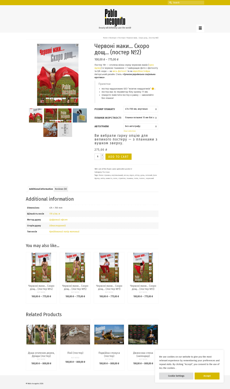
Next (155, 345)
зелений (148, 175)
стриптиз (122, 178)
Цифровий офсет (58, 219)
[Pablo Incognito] (115, 17)
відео (132, 175)
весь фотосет (119, 71)
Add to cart (118, 157)
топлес (142, 178)
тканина (130, 178)
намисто (109, 178)
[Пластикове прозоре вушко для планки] (50, 129)
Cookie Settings (176, 376)
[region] (189, 366)
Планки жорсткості (108, 117)
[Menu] (200, 28)
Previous (28, 345)
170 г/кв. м (54, 213)
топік (136, 178)
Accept (207, 376)
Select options (41, 301)
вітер (137, 175)
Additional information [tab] (41, 189)
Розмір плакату (105, 109)
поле (115, 178)
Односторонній (57, 225)
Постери (106, 172)
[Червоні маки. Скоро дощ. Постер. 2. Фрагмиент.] (50, 115)
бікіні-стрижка (105, 175)
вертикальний (117, 175)
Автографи (102, 126)
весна (126, 175)
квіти (103, 178)
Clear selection (130, 131)
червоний (150, 178)
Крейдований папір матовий (64, 231)
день (142, 175)
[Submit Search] (170, 3)
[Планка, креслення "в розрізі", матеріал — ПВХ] (65, 129)
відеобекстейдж (141, 71)
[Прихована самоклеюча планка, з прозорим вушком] (80, 115)
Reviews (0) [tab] (61, 189)
